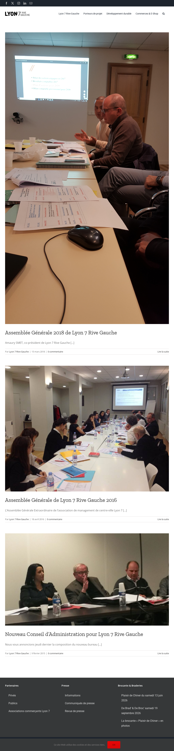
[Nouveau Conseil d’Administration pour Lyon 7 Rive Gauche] (87, 579)
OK (113, 744)
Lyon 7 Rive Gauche (19, 351)
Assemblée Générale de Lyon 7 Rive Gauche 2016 (61, 500)
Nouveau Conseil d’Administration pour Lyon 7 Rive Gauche (74, 634)
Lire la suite (163, 351)
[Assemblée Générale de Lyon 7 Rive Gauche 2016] (87, 428)
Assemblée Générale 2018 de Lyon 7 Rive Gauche (61, 332)
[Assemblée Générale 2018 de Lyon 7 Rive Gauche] (87, 178)
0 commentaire (55, 351)
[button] (163, 13)
